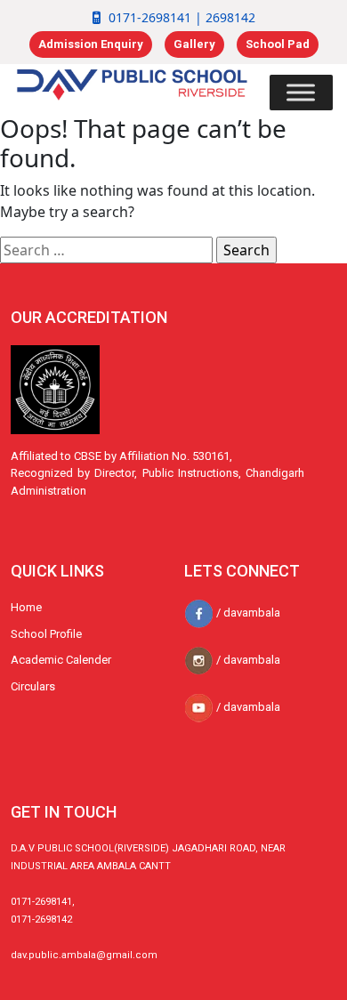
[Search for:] (106, 250)
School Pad (278, 44)
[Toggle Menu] (300, 92)
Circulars (33, 686)
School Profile (46, 634)
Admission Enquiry (90, 44)
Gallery (194, 44)
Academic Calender (61, 659)
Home (26, 607)
